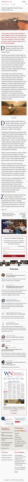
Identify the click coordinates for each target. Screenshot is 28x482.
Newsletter (13, 4)
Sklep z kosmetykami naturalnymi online (19, 445)
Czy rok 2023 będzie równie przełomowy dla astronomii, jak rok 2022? (11, 350)
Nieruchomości (18, 437)
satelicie (12, 43)
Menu (24, 1)
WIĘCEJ (16, 472)
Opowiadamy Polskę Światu (7, 459)
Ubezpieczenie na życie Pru (20, 443)
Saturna (8, 35)
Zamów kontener (18, 439)
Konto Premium (5, 4)
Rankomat (17, 433)
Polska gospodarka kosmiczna (13, 300)
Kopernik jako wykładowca (12, 324)
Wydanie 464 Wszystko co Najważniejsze (15, 314)
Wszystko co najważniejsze (19, 480)
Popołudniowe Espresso (6, 457)
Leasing (16, 435)
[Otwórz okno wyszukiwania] (26, 4)
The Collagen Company (20, 441)
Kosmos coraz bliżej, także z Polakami (15, 337)
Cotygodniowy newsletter (6, 455)
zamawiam (14, 413)
